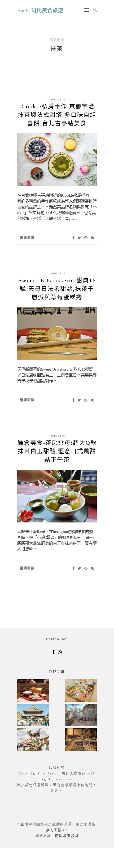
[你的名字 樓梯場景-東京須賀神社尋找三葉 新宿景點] (81, 715)
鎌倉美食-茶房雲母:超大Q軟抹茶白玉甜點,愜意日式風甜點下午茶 (57, 451)
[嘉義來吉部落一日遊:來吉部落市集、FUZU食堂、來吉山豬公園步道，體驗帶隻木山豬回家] (33, 740)
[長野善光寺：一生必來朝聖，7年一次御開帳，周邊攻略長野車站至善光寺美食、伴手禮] (33, 715)
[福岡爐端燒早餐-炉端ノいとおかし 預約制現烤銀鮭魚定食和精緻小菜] (33, 691)
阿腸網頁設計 (67, 835)
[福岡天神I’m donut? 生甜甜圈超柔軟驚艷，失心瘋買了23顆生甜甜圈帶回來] (81, 740)
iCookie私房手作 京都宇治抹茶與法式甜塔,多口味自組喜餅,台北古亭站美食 (57, 115)
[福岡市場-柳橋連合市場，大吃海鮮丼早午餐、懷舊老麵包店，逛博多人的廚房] (81, 691)
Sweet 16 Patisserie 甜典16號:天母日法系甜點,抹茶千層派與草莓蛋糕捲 (57, 289)
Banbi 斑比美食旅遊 (40, 10)
